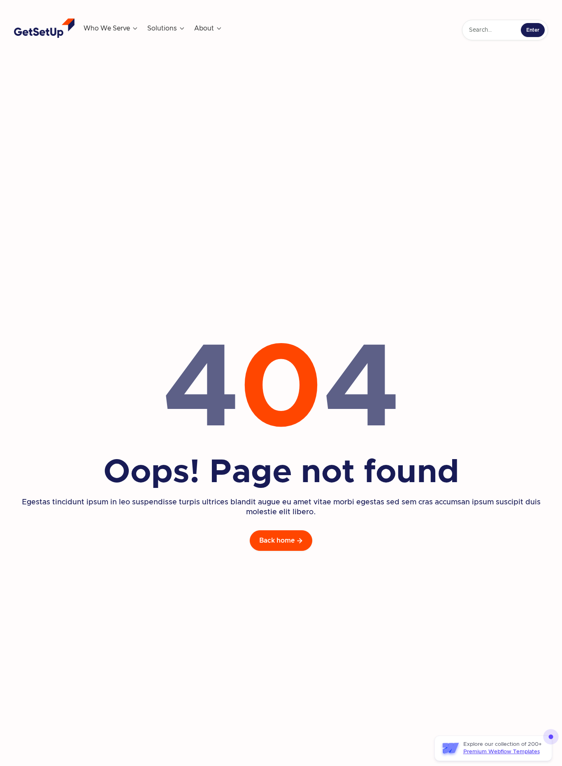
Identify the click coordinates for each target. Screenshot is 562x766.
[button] (111, 28)
